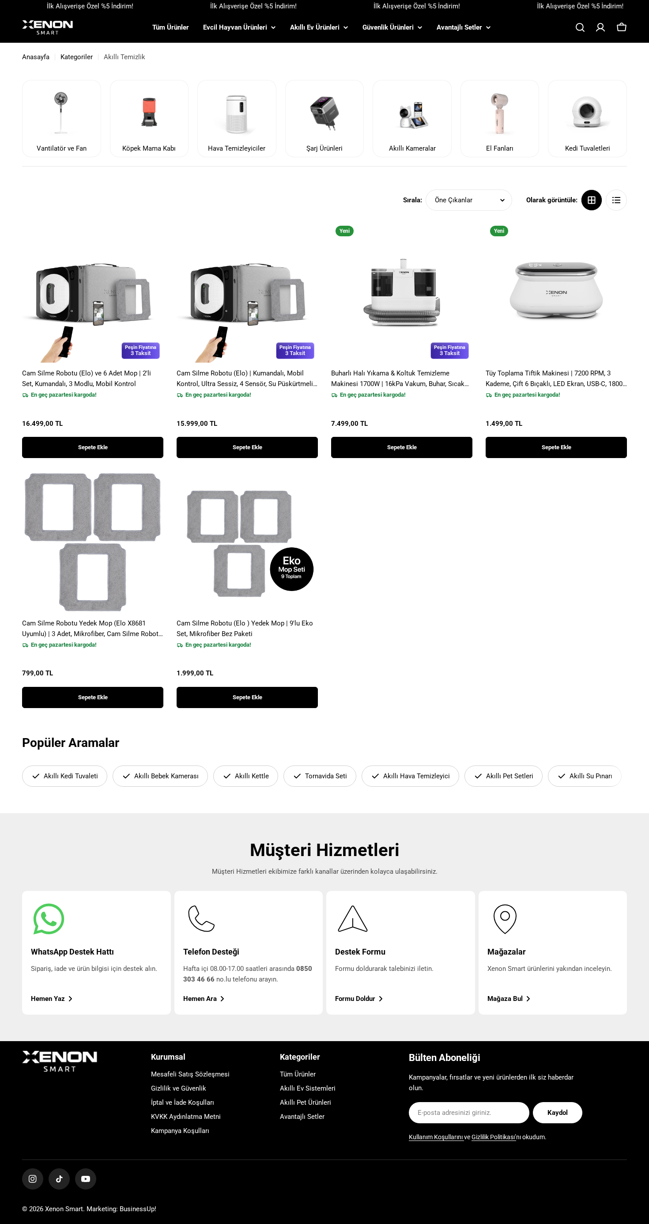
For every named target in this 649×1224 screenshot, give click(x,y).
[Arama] (580, 27)
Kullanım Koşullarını (436, 1137)
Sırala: (412, 200)
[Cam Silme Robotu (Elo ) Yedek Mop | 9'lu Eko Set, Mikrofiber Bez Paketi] (247, 542)
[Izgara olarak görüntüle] (591, 200)
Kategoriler (76, 57)
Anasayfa (35, 57)
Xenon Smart (64, 1209)
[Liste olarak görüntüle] (616, 200)
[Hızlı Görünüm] (150, 240)
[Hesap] (600, 27)
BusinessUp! (138, 1209)
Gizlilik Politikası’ (494, 1137)
